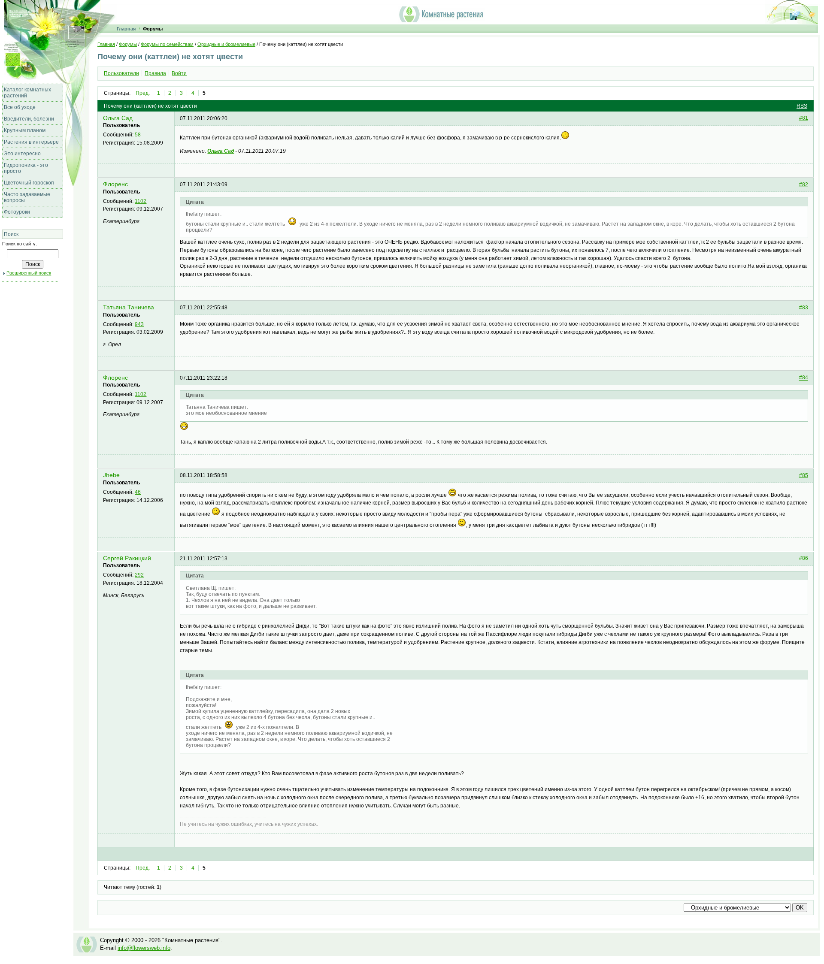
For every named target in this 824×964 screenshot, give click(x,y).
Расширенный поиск (28, 272)
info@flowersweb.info (144, 948)
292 (139, 575)
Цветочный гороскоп (29, 183)
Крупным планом (24, 130)
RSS (802, 106)
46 (138, 492)
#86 (803, 559)
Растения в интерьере (31, 142)
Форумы (153, 28)
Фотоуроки (17, 212)
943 (139, 324)
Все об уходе (20, 107)
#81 (803, 118)
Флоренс (115, 184)
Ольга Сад (118, 118)
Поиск (11, 234)
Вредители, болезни (29, 119)
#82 (803, 184)
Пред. (143, 93)
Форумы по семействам (167, 44)
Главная (126, 28)
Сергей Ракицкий (127, 558)
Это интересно (22, 154)
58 (138, 135)
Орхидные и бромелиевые (226, 44)
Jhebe (111, 475)
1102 (140, 201)
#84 (803, 378)
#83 (803, 308)
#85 (803, 475)
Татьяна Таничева (128, 307)
